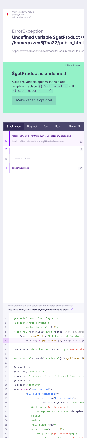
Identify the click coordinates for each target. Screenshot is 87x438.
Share (72, 126)
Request (32, 126)
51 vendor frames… (22, 158)
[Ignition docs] (9, 15)
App (46, 126)
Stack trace (14, 126)
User (58, 126)
